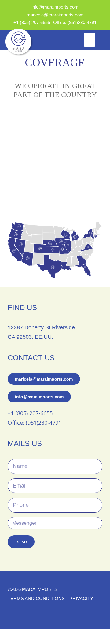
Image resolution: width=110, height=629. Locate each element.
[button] (89, 40)
